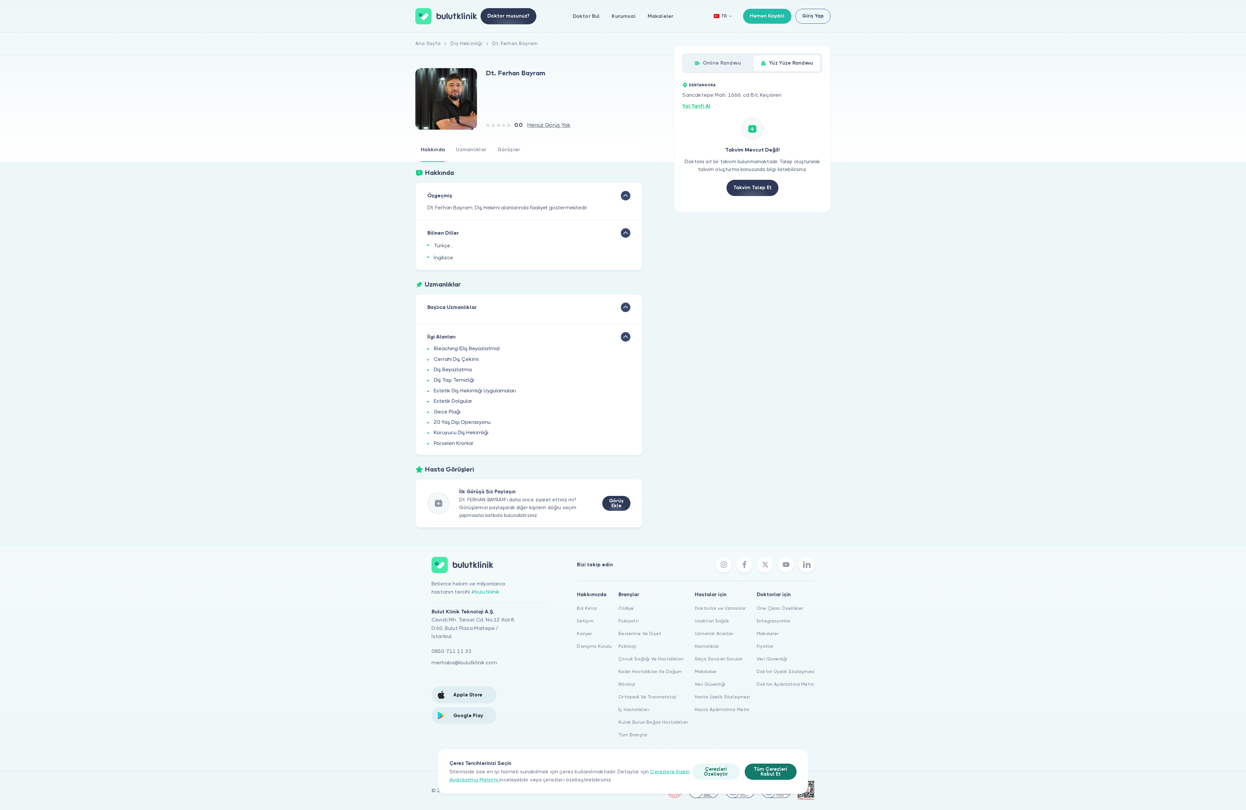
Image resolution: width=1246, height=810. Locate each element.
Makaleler (660, 16)
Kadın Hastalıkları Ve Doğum (650, 671)
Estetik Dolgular (453, 401)
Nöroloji (626, 684)
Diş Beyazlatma (453, 369)
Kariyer (584, 633)
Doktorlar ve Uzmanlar (720, 608)
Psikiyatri (628, 620)
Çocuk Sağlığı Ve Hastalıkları (651, 658)
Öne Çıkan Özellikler (780, 608)
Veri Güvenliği (710, 684)
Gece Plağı (447, 412)
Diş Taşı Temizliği (454, 380)
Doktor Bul (586, 16)
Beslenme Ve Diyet (639, 633)
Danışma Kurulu (594, 646)
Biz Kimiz (587, 608)
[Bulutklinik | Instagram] (723, 564)
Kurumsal (623, 16)
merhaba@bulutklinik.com (464, 662)
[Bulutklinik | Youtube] (786, 564)
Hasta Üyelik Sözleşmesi (722, 696)
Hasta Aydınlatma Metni (722, 709)
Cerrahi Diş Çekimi (456, 359)
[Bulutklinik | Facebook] (744, 564)
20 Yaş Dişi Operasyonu (462, 422)
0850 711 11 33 (451, 651)
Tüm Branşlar (633, 734)
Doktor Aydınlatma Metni (785, 684)
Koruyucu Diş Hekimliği (461, 432)
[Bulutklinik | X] (765, 564)
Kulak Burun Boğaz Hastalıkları (653, 722)
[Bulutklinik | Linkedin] (806, 564)
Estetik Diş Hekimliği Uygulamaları (475, 390)
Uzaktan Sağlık (712, 620)
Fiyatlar (765, 646)
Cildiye (626, 608)
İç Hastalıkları (633, 709)
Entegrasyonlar (773, 620)
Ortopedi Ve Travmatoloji (647, 696)
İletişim (585, 620)
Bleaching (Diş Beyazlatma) (467, 348)
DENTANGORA (702, 85)
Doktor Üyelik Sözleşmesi (785, 671)
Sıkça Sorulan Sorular (719, 658)
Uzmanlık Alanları (714, 633)
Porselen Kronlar (454, 443)
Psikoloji (627, 646)
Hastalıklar (707, 646)
